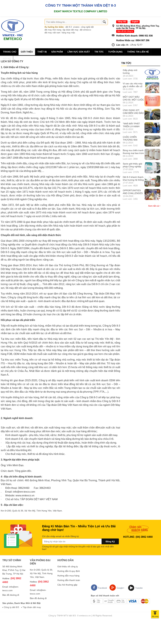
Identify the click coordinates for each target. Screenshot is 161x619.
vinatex (76, 27)
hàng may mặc (68, 32)
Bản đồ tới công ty (125, 31)
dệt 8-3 (68, 27)
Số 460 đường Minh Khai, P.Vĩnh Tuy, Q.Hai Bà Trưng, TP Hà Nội (13, 570)
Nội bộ (7, 58)
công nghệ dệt (87, 27)
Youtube (139, 588)
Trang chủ (9, 51)
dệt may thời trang (52, 30)
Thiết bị (42, 51)
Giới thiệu (27, 51)
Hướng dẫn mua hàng (68, 575)
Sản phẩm (57, 51)
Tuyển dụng (115, 51)
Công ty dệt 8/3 (11, 607)
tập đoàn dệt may (70, 30)
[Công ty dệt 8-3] (12, 29)
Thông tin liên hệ (138, 51)
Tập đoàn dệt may (32, 607)
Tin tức (99, 51)
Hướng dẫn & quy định (68, 571)
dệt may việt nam (52, 32)
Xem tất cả (154, 206)
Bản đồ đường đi (10, 595)
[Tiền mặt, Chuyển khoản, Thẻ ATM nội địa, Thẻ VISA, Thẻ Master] (120, 601)
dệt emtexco (85, 30)
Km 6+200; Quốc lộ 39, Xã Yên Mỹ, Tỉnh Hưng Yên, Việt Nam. (32, 510)
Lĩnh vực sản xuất (78, 51)
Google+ (120, 588)
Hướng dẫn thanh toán (68, 580)
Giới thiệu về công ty (67, 566)
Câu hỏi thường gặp (67, 584)
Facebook (102, 588)
